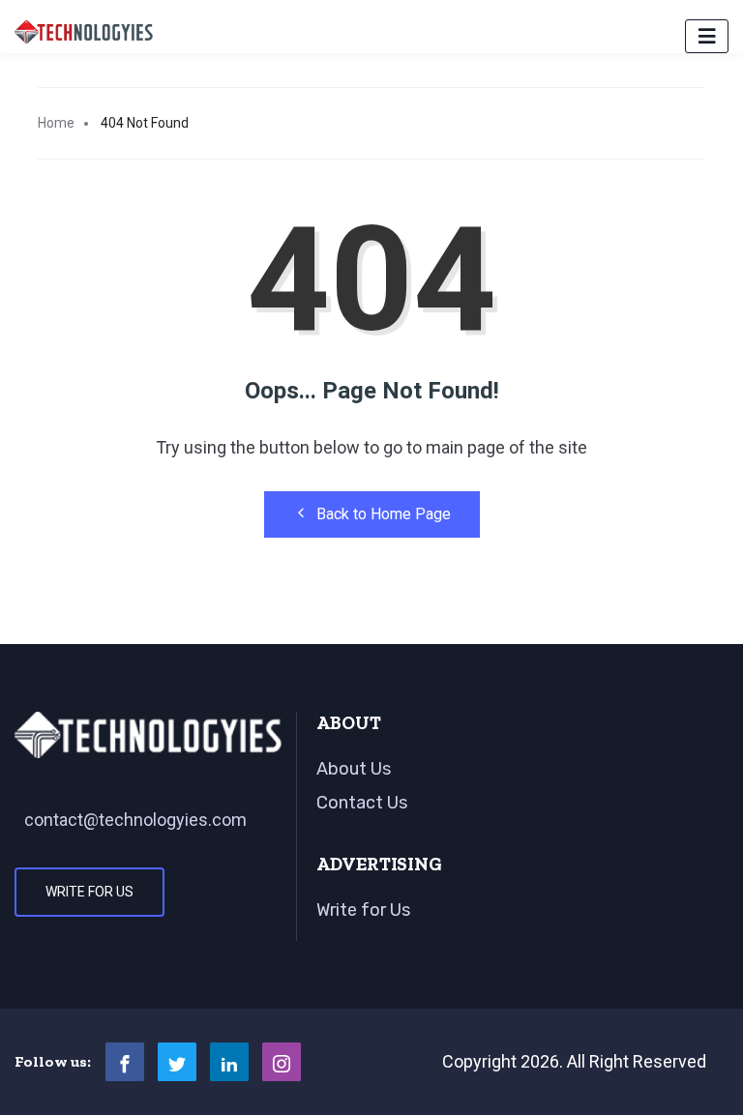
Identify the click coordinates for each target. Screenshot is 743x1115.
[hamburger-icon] (706, 36)
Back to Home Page (383, 514)
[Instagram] (281, 1061)
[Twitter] (177, 1061)
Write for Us (89, 891)
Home (56, 123)
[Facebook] (124, 1061)
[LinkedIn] (229, 1061)
